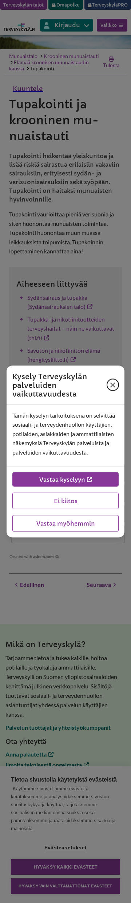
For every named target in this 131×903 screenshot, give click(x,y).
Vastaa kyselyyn (62, 479)
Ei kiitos (66, 501)
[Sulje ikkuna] (113, 385)
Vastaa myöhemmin (65, 523)
